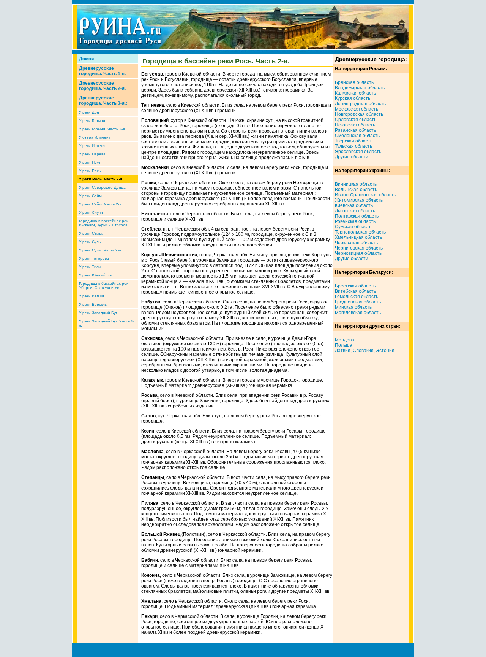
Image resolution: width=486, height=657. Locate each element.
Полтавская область (357, 216)
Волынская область (356, 189)
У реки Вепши (91, 296)
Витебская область (355, 291)
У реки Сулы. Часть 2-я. (100, 250)
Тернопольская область (360, 232)
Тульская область (353, 146)
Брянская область (354, 82)
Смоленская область (357, 135)
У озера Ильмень (94, 137)
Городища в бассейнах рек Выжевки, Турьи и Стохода (103, 223)
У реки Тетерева (94, 258)
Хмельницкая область (358, 237)
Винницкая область (356, 184)
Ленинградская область (360, 103)
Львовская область (355, 210)
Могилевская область (358, 312)
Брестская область (355, 286)
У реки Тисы (90, 267)
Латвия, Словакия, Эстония (364, 350)
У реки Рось (90, 171)
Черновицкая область (358, 253)
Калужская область (355, 93)
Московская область (356, 109)
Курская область (352, 98)
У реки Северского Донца (102, 187)
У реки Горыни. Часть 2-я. (102, 129)
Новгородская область (359, 114)
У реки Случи (91, 212)
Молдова (344, 340)
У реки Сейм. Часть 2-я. (100, 204)
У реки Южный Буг (96, 275)
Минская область (353, 307)
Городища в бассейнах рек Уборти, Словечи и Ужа (103, 285)
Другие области (351, 157)
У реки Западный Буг (98, 313)
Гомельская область (356, 296)
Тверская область (353, 141)
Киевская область (354, 205)
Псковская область (355, 125)
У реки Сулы (90, 242)
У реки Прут (90, 162)
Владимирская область (360, 87)
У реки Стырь (91, 233)
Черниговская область (359, 248)
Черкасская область (356, 242)
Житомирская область (359, 200)
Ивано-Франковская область (365, 194)
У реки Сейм (90, 196)
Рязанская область (355, 130)
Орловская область (355, 119)
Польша (343, 345)
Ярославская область (358, 151)
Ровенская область (355, 221)
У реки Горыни (92, 120)
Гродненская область (358, 302)
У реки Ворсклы (93, 304)
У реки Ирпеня (92, 146)
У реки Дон (89, 112)
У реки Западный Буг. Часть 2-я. (106, 323)
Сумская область (353, 226)
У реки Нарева (92, 154)
